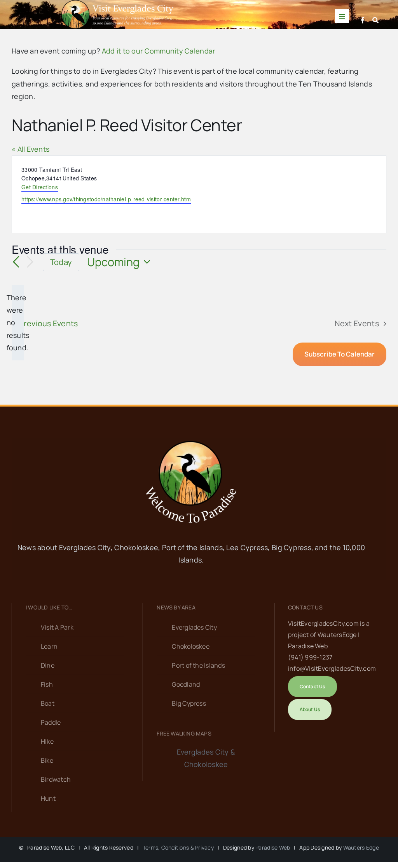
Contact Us (305, 607)
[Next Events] (30, 262)
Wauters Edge (361, 847)
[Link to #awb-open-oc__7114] (375, 20)
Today (61, 262)
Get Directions (39, 187)
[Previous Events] (16, 262)
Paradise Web (272, 847)
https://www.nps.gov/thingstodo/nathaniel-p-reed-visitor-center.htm (106, 199)
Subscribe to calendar (339, 354)
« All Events (30, 149)
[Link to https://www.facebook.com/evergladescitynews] (363, 20)
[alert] (18, 322)
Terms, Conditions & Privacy (178, 847)
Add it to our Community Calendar (158, 50)
